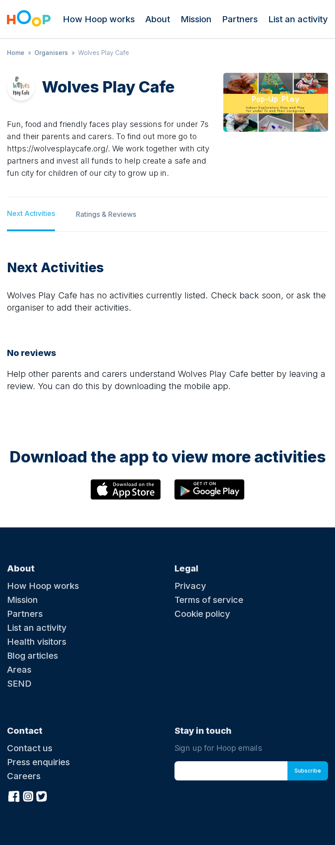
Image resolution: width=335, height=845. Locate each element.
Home (15, 52)
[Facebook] (14, 795)
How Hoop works (99, 19)
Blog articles (32, 655)
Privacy (190, 586)
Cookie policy (202, 614)
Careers (24, 776)
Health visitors (36, 641)
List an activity (298, 19)
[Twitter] (42, 795)
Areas (19, 669)
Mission (196, 19)
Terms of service (208, 600)
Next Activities (31, 213)
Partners (240, 19)
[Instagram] (28, 795)
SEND (19, 683)
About (157, 19)
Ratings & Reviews (106, 214)
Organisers (51, 52)
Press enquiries (38, 762)
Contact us (29, 748)
